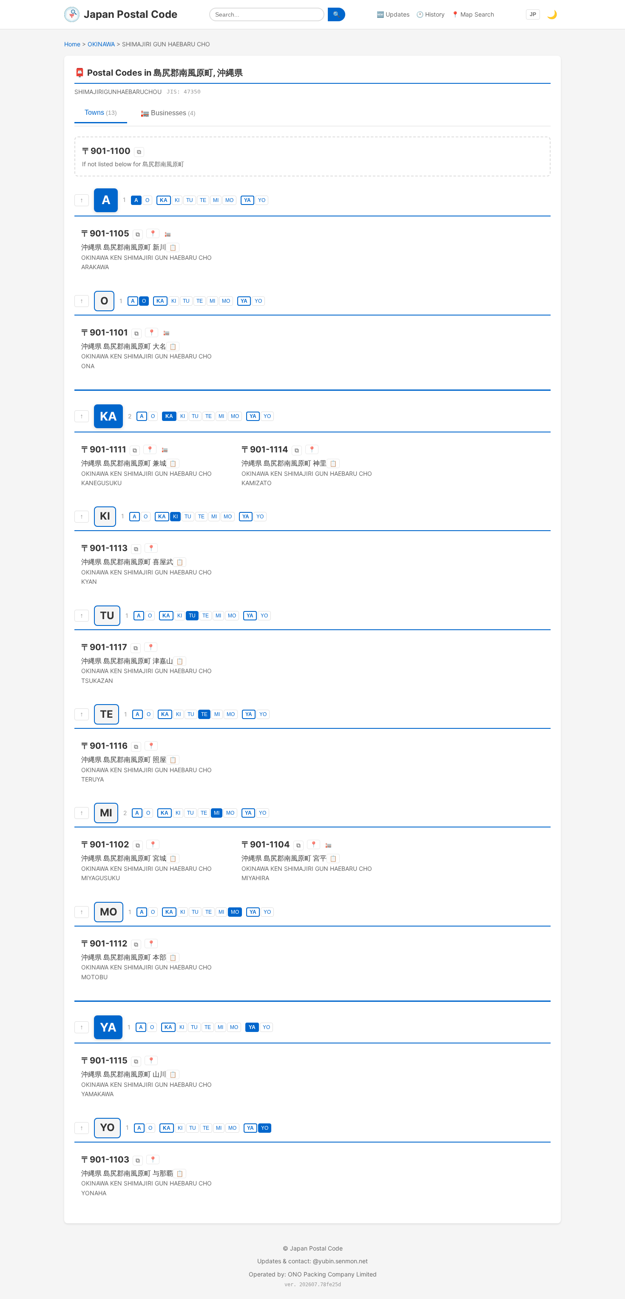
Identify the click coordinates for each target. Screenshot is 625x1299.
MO (229, 200)
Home (72, 44)
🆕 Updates (393, 14)
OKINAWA (101, 44)
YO (261, 200)
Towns (101, 112)
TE (203, 200)
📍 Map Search (473, 14)
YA (247, 200)
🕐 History (430, 14)
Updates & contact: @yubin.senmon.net (312, 1261)
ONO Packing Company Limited (332, 1274)
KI (177, 200)
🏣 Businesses (168, 113)
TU (189, 200)
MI (216, 200)
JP (533, 14)
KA (164, 200)
